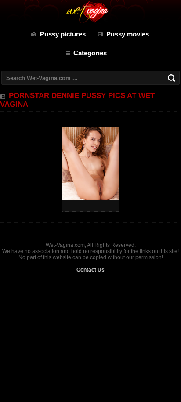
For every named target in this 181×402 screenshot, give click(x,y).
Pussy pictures (63, 34)
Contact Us (90, 270)
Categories (90, 53)
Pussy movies (127, 34)
